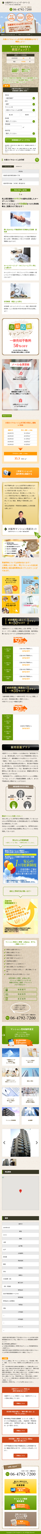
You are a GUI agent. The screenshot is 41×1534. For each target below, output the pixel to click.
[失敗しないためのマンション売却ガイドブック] (11, 592)
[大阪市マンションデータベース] (16, 3)
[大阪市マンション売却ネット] (20, 529)
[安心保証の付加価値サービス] (30, 612)
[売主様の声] (11, 612)
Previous (5, 1143)
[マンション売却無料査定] (20, 1502)
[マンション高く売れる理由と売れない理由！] (30, 592)
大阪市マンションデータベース (8, 34)
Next (36, 1143)
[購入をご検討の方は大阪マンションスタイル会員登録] (20, 1486)
